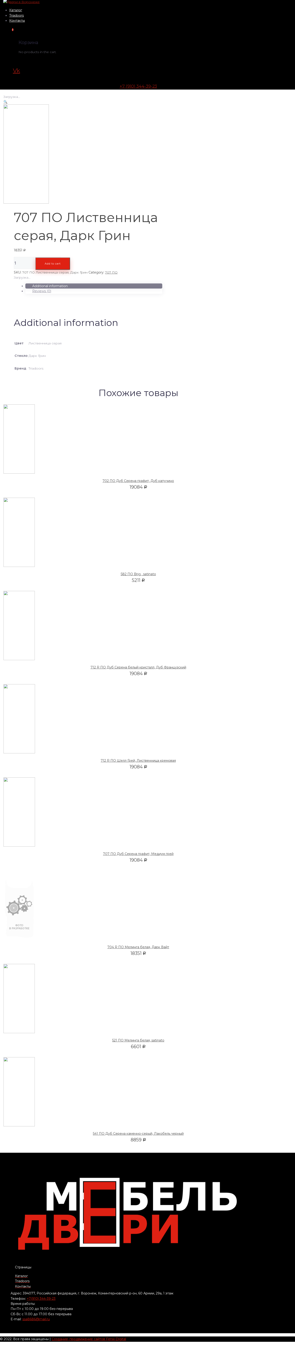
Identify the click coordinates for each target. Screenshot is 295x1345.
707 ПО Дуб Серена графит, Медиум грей (138, 854)
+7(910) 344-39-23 (41, 1299)
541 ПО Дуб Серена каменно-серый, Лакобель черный (138, 1133)
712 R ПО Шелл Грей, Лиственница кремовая (138, 760)
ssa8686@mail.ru (36, 1319)
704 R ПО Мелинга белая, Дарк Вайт (138, 947)
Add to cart (53, 263)
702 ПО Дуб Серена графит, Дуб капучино (138, 481)
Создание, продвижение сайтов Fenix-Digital (89, 1339)
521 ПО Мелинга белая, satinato (138, 1040)
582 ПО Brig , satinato (138, 574)
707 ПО (111, 272)
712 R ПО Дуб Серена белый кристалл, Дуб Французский (138, 667)
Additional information (50, 286)
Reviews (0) (41, 291)
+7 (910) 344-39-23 (138, 86)
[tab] (93, 286)
